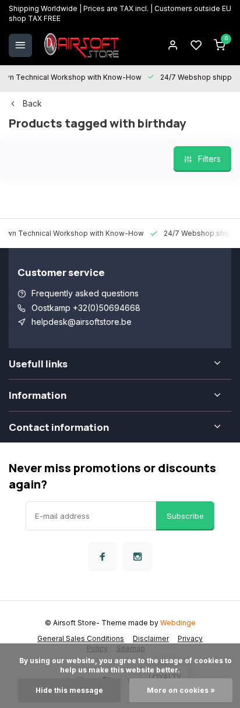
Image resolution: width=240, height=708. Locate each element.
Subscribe (185, 516)
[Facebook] (102, 556)
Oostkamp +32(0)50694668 (85, 308)
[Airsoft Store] (81, 45)
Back (32, 103)
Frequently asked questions (85, 293)
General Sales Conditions (80, 638)
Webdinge (178, 622)
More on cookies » (181, 690)
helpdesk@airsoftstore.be (81, 322)
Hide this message (69, 690)
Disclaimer (151, 638)
